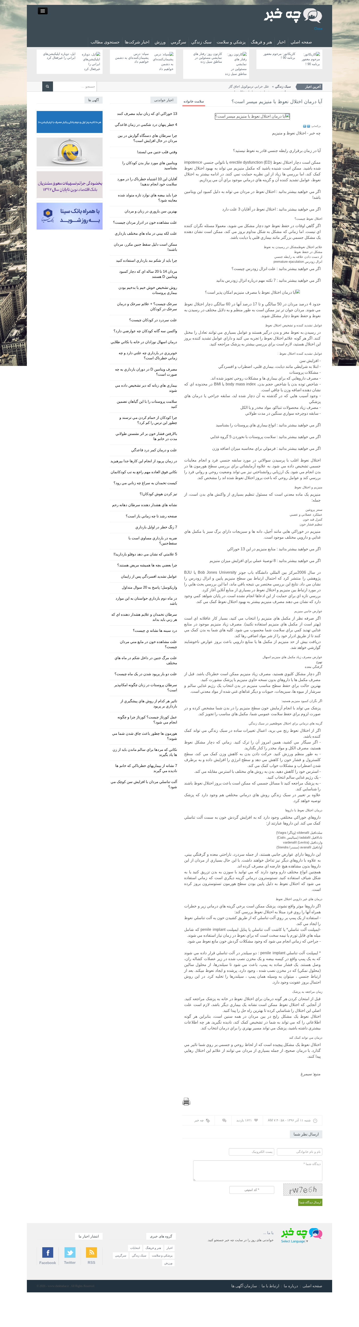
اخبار (281, 42)
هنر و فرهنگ (261, 42)
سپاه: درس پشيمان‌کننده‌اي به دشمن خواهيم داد (132, 57)
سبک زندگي (201, 42)
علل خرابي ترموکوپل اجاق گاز (260, 86)
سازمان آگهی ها (244, 1286)
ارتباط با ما (270, 1286)
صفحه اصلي (301, 42)
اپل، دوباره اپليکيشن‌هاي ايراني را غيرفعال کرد (59, 56)
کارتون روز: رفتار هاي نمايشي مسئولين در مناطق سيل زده (207, 57)
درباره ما (291, 1286)
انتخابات (135, 1248)
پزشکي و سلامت (231, 42)
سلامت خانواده (194, 101)
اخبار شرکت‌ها (137, 42)
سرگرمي (178, 42)
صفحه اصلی (312, 1286)
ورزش (160, 42)
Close (318, 28)
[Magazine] (293, 15)
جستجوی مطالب (105, 42)
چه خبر (199, 1120)
